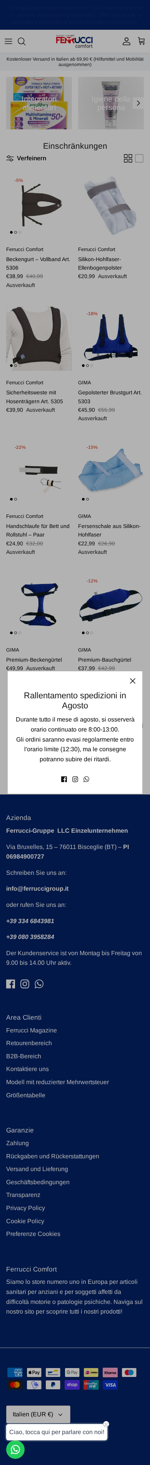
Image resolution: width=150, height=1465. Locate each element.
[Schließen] (132, 680)
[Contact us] (15, 1449)
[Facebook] (64, 779)
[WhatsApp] (86, 779)
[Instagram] (75, 779)
